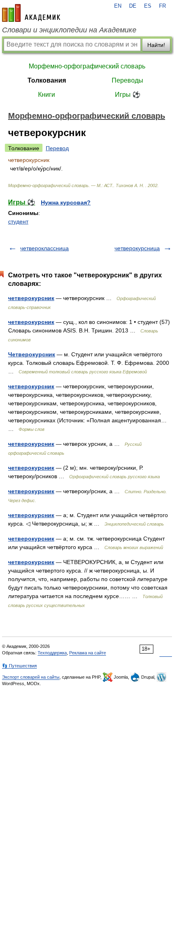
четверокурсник (31, 298)
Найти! (156, 45)
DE (132, 6)
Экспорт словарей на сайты (30, 677)
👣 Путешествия (19, 665)
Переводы (127, 80)
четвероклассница (44, 248)
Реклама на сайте (87, 652)
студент (18, 221)
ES (147, 6)
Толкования (47, 80)
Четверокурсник (31, 354)
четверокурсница (137, 248)
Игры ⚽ (127, 94)
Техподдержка (52, 652)
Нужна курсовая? (66, 202)
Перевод (57, 148)
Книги (46, 94)
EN (117, 6)
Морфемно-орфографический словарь (87, 66)
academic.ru (31, 13)
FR (162, 6)
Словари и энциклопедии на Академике (69, 30)
